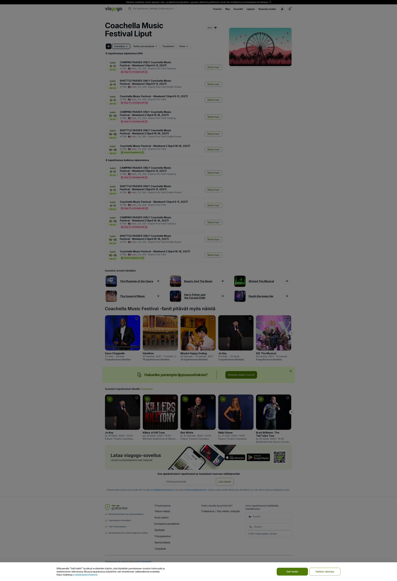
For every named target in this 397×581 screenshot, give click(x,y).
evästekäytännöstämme (85, 574)
